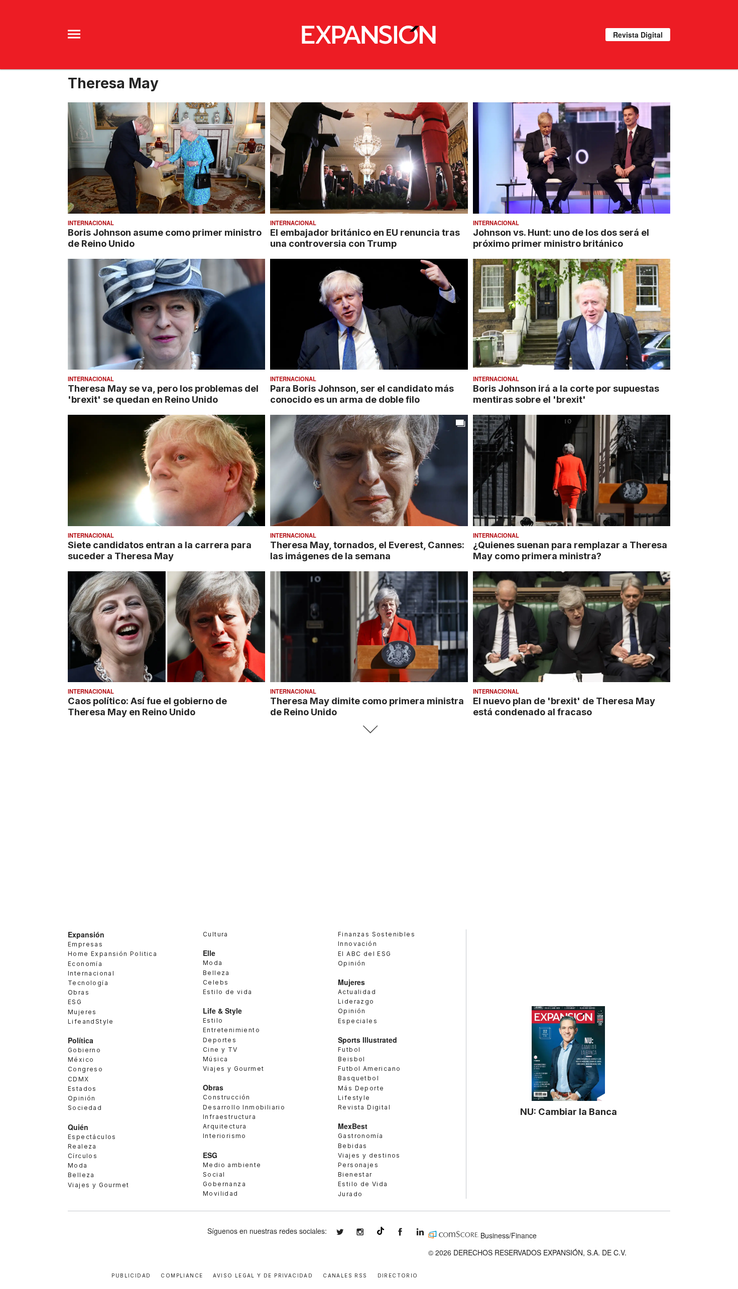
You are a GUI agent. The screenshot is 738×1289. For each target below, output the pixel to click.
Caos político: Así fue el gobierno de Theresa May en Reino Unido (147, 706)
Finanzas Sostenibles (376, 934)
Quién (78, 1127)
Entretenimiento (231, 1030)
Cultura (215, 934)
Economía (85, 964)
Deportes (219, 1040)
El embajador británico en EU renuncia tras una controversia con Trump (365, 238)
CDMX (78, 1079)
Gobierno (84, 1050)
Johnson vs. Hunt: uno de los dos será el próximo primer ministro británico (561, 238)
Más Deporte (361, 1088)
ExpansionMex (407, 1232)
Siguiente (369, 729)
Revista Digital (638, 35)
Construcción (227, 1097)
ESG (75, 1002)
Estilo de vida (228, 992)
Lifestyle (354, 1097)
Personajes (358, 1165)
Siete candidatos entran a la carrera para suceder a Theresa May (160, 550)
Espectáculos (92, 1137)
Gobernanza (224, 1184)
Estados (82, 1088)
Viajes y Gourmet (98, 1185)
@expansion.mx (380, 1230)
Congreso (85, 1069)
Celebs (215, 982)
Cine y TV (220, 1049)
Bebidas (352, 1146)
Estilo (213, 1020)
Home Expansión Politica (112, 953)
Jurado (350, 1194)
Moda (78, 1165)
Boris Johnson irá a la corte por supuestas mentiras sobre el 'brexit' (566, 394)
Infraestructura (229, 1116)
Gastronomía (360, 1136)
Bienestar (355, 1174)
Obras (78, 992)
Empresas (85, 944)
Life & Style (222, 1011)
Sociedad (85, 1107)
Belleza (81, 1175)
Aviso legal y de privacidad (263, 1274)
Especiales (358, 1021)
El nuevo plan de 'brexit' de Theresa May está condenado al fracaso (564, 706)
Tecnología (88, 983)
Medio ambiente (232, 1165)
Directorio (398, 1274)
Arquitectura (225, 1126)
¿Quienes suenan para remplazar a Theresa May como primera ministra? (570, 550)
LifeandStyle (91, 1021)
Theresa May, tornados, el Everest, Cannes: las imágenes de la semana (367, 550)
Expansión (86, 934)
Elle (209, 953)
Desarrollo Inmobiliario (244, 1107)
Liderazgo (356, 1001)
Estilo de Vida (363, 1184)
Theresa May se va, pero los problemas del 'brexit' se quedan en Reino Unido (163, 394)
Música (215, 1059)
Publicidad (131, 1274)
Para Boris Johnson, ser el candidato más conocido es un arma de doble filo (362, 394)
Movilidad (220, 1193)
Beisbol (351, 1059)
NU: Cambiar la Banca (568, 1111)
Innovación (357, 943)
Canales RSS (345, 1274)
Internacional (91, 223)
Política (80, 1040)
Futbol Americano (369, 1068)
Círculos (82, 1156)
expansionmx (347, 1232)
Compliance (182, 1274)
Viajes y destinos (369, 1155)
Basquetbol (358, 1078)
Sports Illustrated (367, 1040)
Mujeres (82, 1012)
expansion (427, 1232)
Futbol (349, 1049)
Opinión (82, 1098)
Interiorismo (225, 1136)
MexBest (352, 1126)
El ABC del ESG (365, 953)
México (81, 1059)
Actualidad (357, 992)
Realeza (82, 1146)
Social (214, 1174)
